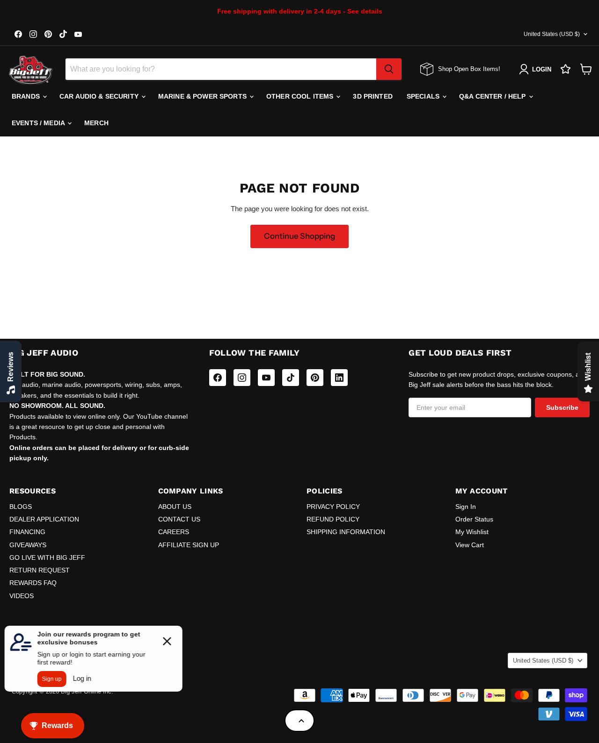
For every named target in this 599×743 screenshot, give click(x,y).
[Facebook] (217, 377)
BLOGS (20, 506)
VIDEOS (21, 596)
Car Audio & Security (99, 96)
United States (552, 34)
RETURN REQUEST (39, 570)
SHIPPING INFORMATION (346, 532)
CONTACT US (179, 519)
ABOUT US (174, 506)
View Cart (469, 545)
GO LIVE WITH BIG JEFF (47, 557)
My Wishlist (472, 532)
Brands (27, 96)
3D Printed (372, 96)
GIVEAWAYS (27, 545)
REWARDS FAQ (33, 582)
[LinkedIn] (339, 377)
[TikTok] (290, 377)
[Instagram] (242, 377)
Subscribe (562, 407)
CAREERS (173, 532)
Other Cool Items (300, 96)
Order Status (474, 519)
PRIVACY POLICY (333, 506)
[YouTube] (266, 377)
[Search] (389, 69)
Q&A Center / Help (493, 96)
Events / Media (39, 123)
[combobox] (221, 69)
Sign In (465, 506)
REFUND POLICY (333, 519)
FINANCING (27, 532)
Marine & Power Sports (203, 96)
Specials (424, 96)
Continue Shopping (299, 236)
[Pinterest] (315, 377)
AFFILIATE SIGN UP (188, 545)
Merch (96, 123)
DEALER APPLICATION (44, 519)
